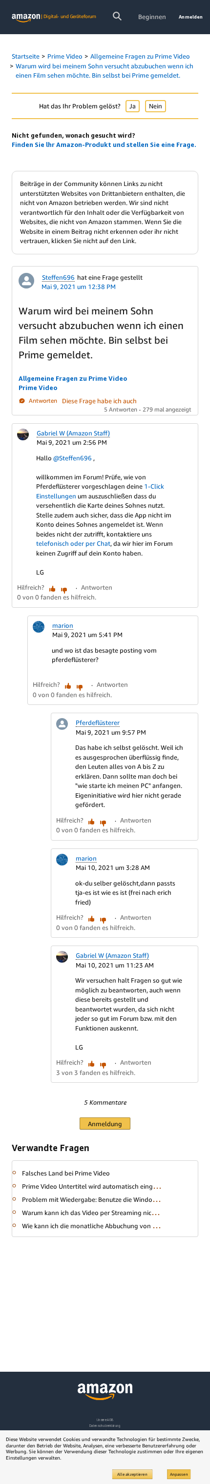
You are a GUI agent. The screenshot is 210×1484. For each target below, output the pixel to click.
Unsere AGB (105, 1420)
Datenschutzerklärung (104, 1425)
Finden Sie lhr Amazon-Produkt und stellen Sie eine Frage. (104, 144)
